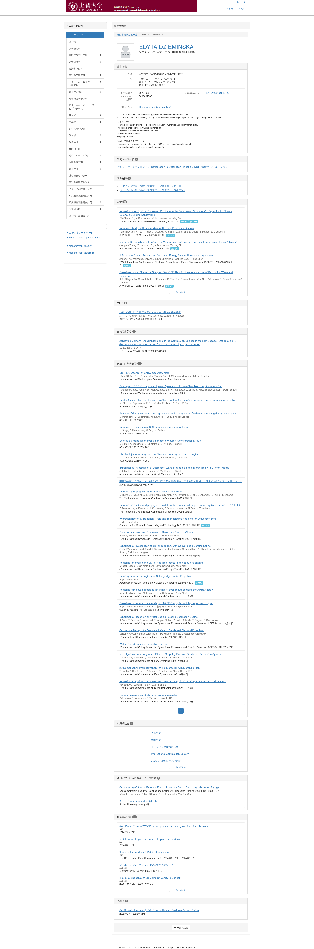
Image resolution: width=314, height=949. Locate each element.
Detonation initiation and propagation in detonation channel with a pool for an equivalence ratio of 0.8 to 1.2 (179, 505)
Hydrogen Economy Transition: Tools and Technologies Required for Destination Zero (167, 518)
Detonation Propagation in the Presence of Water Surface (151, 491)
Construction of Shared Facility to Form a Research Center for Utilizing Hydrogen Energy (169, 787)
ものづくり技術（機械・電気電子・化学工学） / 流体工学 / (152, 190)
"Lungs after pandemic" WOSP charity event (144, 852)
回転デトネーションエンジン (134, 166)
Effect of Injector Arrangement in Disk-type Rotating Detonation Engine (159, 454)
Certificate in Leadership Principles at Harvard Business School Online (159, 910)
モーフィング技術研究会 (164, 746)
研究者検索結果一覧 (127, 34)
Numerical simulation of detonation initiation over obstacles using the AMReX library (166, 589)
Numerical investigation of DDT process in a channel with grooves (156, 427)
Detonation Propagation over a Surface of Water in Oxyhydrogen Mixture (160, 440)
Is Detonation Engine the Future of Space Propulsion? (149, 839)
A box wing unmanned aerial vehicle (139, 801)
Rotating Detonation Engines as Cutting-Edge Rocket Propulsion (155, 576)
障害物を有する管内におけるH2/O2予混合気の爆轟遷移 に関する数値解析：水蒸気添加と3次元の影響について (180, 481)
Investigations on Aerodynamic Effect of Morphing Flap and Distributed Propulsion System (170, 654)
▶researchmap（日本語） (80, 245)
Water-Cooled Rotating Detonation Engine (143, 644)
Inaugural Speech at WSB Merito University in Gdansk (150, 877)
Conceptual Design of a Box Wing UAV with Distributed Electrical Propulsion (161, 630)
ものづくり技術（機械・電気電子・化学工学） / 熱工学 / (151, 186)
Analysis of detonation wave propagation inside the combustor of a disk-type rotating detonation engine (177, 413)
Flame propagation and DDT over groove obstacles (148, 694)
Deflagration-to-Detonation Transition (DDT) (175, 166)
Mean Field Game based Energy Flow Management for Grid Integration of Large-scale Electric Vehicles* (178, 242)
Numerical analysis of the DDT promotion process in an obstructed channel (161, 562)
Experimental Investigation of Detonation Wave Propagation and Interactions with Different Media (174, 467)
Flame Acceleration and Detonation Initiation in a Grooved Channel (157, 532)
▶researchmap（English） (80, 252)
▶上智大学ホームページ (79, 232)
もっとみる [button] (181, 291)
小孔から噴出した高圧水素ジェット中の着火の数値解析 (150, 312)
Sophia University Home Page (84, 237)
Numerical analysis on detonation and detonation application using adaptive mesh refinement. (172, 681)
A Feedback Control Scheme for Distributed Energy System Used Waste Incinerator (166, 255)
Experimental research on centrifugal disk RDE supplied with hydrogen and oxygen (166, 603)
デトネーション (218, 166)
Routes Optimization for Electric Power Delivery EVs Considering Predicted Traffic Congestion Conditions (178, 399)
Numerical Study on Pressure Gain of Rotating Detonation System (156, 228)
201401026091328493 (217, 92)
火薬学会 (156, 732)
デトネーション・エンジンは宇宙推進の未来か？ (146, 865)
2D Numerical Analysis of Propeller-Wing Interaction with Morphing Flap (159, 667)
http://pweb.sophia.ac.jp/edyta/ (155, 107)
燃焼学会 (156, 739)
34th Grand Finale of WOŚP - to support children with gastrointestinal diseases (163, 826)
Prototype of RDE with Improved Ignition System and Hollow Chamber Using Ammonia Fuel (170, 386)
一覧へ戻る (182, 927)
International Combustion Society (170, 753)
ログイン (241, 1)
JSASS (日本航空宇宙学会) (166, 760)
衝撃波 (205, 166)
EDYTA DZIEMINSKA (166, 46)
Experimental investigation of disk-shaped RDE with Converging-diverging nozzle (165, 545)
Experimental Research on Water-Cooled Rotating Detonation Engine (158, 616)
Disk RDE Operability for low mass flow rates (144, 372)
